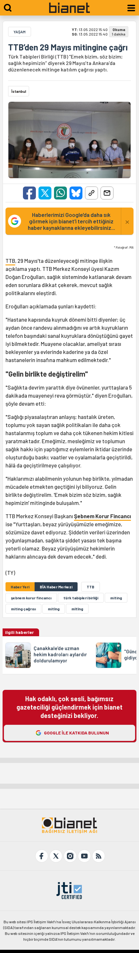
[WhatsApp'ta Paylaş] (60, 193)
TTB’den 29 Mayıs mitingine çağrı (68, 47)
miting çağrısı (23, 608)
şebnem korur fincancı (31, 597)
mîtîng (77, 608)
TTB (10, 260)
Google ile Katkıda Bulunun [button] (76, 732)
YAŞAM (20, 31)
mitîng (53, 608)
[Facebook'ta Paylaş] (29, 193)
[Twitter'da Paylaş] (44, 193)
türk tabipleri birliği (80, 597)
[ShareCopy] (91, 193)
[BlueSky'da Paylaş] (76, 193)
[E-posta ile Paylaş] (107, 193)
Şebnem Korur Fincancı (102, 516)
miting (116, 597)
